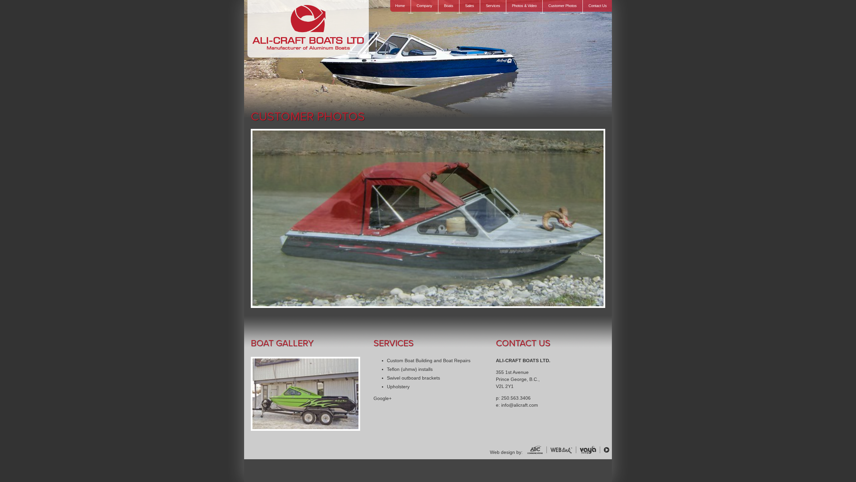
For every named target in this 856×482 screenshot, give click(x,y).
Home (400, 6)
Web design (502, 452)
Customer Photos (562, 6)
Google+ (382, 398)
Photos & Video (524, 6)
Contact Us (597, 6)
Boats (448, 6)
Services (493, 6)
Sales (469, 6)
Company (424, 6)
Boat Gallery (282, 343)
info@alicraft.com (519, 405)
